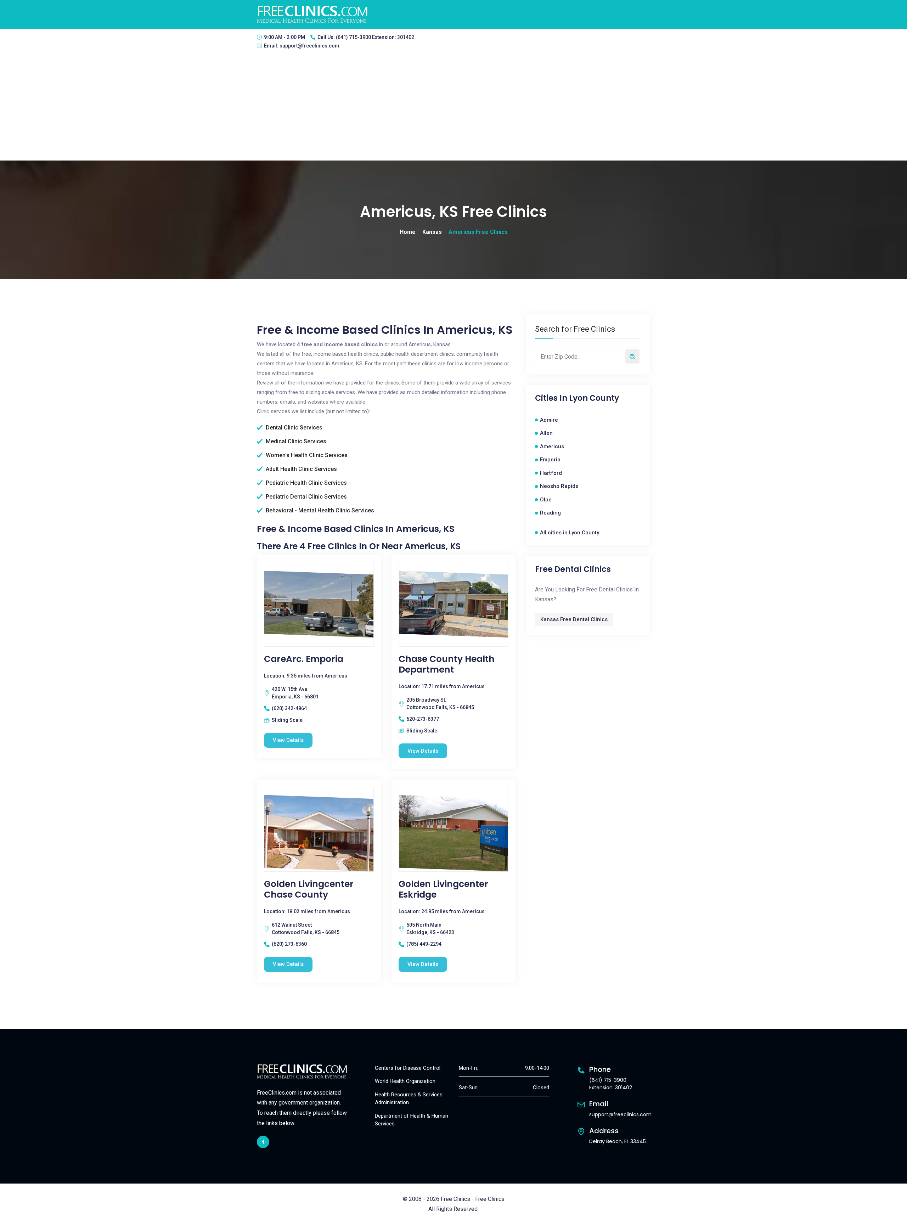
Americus (552, 446)
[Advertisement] (453, 107)
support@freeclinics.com (309, 46)
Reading (550, 513)
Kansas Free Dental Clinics (574, 619)
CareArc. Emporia (303, 659)
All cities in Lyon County (569, 532)
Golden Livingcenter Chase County (309, 889)
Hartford (551, 473)
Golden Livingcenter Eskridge (443, 889)
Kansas (432, 232)
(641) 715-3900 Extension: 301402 (375, 37)
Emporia (550, 459)
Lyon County (594, 398)
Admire (549, 420)
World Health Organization (405, 1081)
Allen (546, 433)
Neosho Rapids (559, 486)
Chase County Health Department (447, 664)
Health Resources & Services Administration (409, 1098)
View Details (288, 740)
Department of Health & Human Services (411, 1120)
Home (408, 232)
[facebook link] (263, 1142)
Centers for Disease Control (407, 1068)
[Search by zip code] (632, 356)
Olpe (546, 499)
